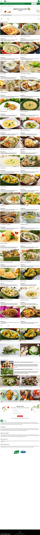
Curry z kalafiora (3, 186)
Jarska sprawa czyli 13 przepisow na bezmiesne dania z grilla (10, 402)
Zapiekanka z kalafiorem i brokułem (6, 299)
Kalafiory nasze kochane (5, 355)
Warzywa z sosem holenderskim (25, 262)
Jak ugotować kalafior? (24, 355)
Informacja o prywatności (20, 533)
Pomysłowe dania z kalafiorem (6, 340)
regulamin (20, 532)
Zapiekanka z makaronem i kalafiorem (6, 149)
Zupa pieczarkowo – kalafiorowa (25, 73)
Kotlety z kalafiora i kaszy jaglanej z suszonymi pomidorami (28, 149)
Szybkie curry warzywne (4, 318)
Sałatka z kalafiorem (3, 92)
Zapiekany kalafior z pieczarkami (25, 243)
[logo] (7, 1)
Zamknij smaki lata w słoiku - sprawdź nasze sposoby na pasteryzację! (21, 362)
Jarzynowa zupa (3, 205)
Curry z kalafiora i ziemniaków (5, 224)
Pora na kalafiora (23, 340)
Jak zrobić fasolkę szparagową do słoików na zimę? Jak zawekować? (21, 369)
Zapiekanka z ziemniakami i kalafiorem (6, 262)
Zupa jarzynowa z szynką (24, 299)
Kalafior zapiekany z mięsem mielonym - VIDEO (8, 36)
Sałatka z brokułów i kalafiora (25, 36)
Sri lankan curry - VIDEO (24, 205)
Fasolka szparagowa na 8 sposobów (26, 386)
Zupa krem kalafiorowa (24, 111)
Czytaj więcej (15, 367)
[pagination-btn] (39, 19)
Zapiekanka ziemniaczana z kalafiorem (26, 186)
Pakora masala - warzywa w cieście (26, 318)
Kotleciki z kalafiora (3, 111)
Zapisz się (20, 416)
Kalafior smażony (23, 92)
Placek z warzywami (3, 243)
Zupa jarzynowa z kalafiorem (25, 130)
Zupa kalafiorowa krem (24, 224)
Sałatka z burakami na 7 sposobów (6, 386)
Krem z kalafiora (3, 73)
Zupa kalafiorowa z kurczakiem (5, 130)
